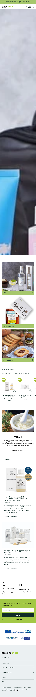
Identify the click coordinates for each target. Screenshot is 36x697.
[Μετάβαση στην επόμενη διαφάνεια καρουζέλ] (27, 251)
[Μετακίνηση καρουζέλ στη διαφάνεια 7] (24, 251)
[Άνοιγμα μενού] (33, 6)
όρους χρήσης (19, 619)
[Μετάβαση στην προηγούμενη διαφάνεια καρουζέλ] (9, 251)
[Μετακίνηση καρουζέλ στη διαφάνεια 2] (14, 251)
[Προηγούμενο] (3, 2)
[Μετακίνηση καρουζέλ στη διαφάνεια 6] (22, 251)
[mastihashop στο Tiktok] (8, 658)
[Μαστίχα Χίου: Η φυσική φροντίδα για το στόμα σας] (18, 535)
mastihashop (18, 687)
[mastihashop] (7, 7)
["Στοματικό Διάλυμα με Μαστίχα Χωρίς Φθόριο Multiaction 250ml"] (9, 385)
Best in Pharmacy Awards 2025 (14, 497)
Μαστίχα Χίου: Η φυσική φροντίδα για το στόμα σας (17, 551)
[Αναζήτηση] (26, 6)
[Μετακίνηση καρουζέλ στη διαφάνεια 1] (12, 251)
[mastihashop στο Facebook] (3, 658)
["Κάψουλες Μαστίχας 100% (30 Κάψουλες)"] (25, 385)
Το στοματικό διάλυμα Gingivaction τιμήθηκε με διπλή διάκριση (15, 499)
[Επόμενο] (33, 2)
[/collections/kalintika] (18, 183)
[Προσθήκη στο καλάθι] (14, 391)
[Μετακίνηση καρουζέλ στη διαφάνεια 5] (20, 251)
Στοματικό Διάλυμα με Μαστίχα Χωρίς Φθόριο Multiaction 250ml (9, 397)
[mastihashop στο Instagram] (5, 658)
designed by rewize (8, 690)
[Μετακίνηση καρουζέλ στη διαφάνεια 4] (18, 251)
